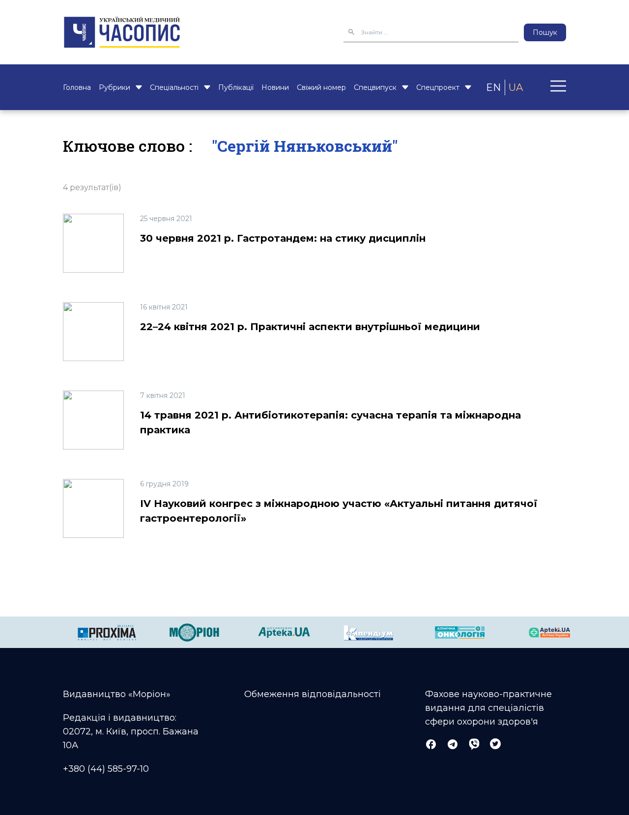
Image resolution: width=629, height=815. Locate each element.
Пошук (545, 32)
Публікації (236, 87)
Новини (275, 87)
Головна (77, 87)
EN (493, 87)
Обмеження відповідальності (312, 694)
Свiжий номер (321, 87)
